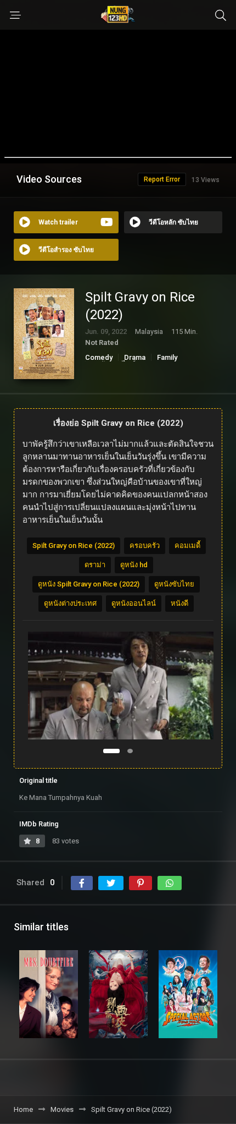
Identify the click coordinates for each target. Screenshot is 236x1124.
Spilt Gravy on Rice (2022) (73, 545)
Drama (134, 357)
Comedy (99, 357)
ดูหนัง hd (134, 565)
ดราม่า (95, 565)
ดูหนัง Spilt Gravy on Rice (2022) (88, 584)
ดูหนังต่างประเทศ (70, 603)
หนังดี (179, 603)
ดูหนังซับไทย (174, 584)
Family (167, 357)
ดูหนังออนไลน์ (133, 603)
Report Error (162, 179)
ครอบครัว (145, 545)
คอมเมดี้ (187, 545)
